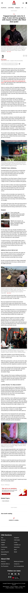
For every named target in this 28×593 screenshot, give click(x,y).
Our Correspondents (19, 566)
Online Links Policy (19, 587)
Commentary (4, 547)
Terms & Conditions (14, 586)
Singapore (17, 7)
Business (3, 540)
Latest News (11, 7)
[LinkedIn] (15, 574)
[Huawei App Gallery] (16, 578)
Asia (14, 14)
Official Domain (6, 586)
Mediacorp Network (18, 561)
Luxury (15, 542)
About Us (3, 561)
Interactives (17, 547)
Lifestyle (3, 542)
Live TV (3, 549)
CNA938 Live (17, 544)
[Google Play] (9, 577)
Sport (15, 549)
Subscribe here (6, 493)
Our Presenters (4, 566)
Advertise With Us (5, 563)
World (15, 552)
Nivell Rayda (3, 59)
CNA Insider (17, 540)
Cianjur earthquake (5, 500)
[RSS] (18, 574)
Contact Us (16, 563)
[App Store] (10, 577)
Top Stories (3, 7)
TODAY (3, 544)
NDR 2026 (24, 7)
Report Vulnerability (10, 587)
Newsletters (4, 554)
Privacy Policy (22, 586)
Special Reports (5, 552)
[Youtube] (12, 574)
